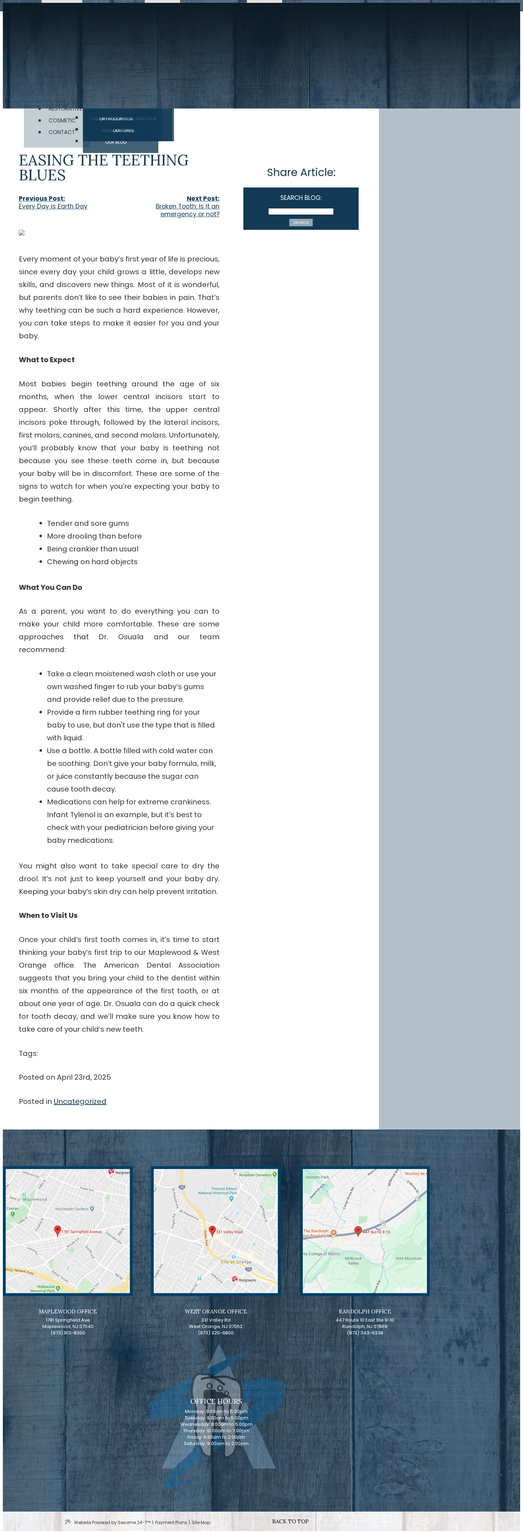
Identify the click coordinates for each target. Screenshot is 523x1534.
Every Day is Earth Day (53, 206)
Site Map (201, 1522)
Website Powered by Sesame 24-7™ (112, 1522)
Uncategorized (80, 1101)
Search (301, 222)
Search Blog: (301, 198)
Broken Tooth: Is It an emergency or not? (188, 210)
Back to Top (290, 1521)
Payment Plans (171, 1522)
